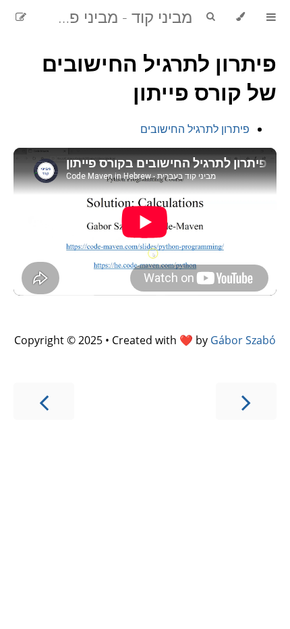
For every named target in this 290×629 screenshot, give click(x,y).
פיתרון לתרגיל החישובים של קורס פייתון (159, 78)
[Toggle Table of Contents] (271, 17)
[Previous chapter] (246, 401)
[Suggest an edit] (21, 16)
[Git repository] (38, 16)
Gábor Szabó (243, 340)
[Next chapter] (43, 401)
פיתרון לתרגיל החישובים (195, 128)
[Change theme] (240, 17)
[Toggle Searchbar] (210, 17)
